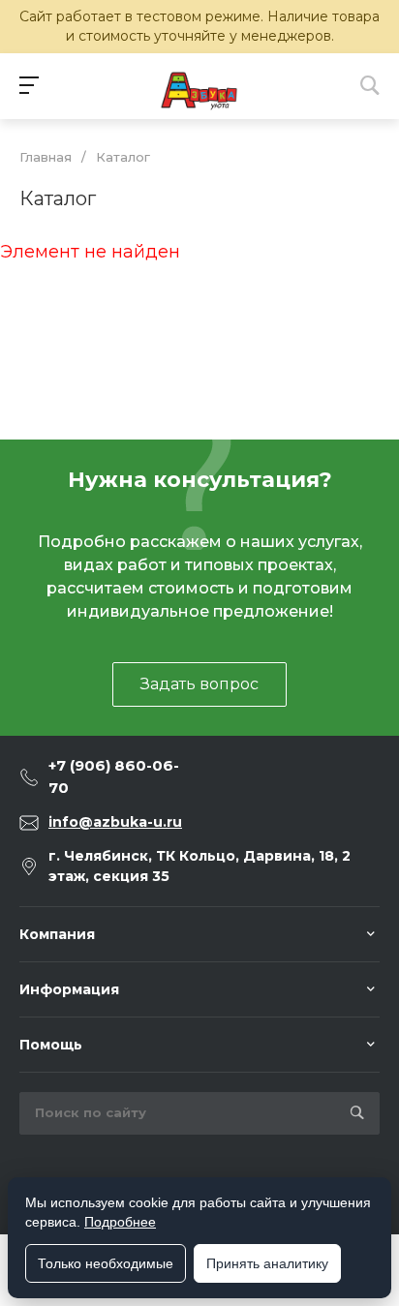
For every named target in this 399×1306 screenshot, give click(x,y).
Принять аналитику (267, 1263)
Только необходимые (105, 1263)
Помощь (50, 1044)
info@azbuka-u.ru (115, 822)
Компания (57, 934)
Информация (69, 989)
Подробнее (120, 1222)
